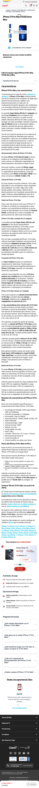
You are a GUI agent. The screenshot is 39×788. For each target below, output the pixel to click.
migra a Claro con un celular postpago (21, 521)
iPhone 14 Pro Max (22, 545)
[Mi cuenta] (34, 5)
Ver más (20, 585)
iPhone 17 (13, 552)
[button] (31, 1)
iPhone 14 (23, 543)
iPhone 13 (5, 543)
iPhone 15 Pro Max (21, 547)
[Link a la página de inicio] (2, 11)
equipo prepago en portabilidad (18, 523)
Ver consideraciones (19, 725)
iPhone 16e (5, 552)
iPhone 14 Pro (10, 545)
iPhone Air (12, 554)
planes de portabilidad (28, 510)
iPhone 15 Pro (9, 547)
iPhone (10, 539)
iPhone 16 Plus (6, 549)
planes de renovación (11, 510)
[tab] (14, 581)
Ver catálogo (19, 83)
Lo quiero (26, 576)
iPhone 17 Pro (23, 552)
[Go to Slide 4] (10, 40)
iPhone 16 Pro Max (30, 549)
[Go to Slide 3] (10, 36)
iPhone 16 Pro (18, 549)
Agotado (33, 784)
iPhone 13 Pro (14, 543)
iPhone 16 (32, 547)
